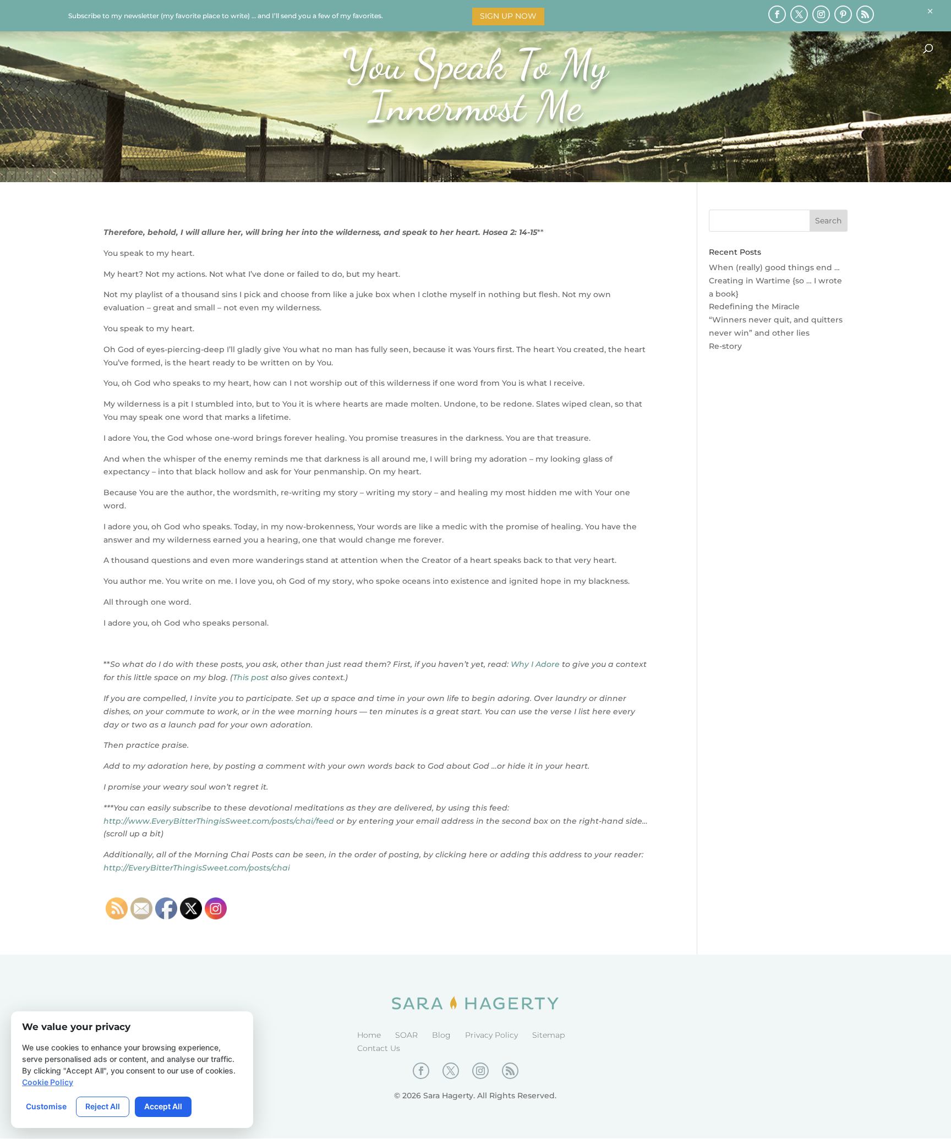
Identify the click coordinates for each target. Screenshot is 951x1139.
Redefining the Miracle (754, 306)
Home (369, 1035)
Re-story (725, 346)
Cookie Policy (47, 1082)
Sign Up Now (508, 16)
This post (251, 677)
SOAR (406, 1035)
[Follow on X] (799, 14)
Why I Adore (535, 664)
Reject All (102, 1106)
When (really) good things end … (774, 267)
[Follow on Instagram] (821, 14)
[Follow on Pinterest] (843, 14)
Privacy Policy (491, 1035)
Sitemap (548, 1035)
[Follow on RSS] (865, 14)
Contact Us (378, 1048)
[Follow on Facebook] (777, 14)
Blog (441, 1035)
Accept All (163, 1106)
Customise (46, 1106)
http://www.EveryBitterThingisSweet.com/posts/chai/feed (218, 821)
